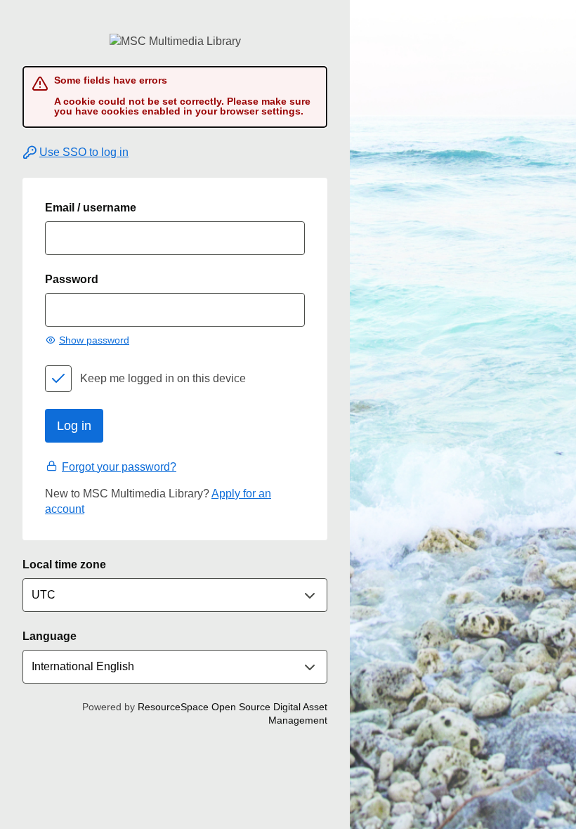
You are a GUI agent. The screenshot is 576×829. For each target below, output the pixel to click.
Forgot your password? (119, 467)
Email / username (90, 208)
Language (49, 636)
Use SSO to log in (84, 152)
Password (71, 279)
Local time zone (64, 564)
